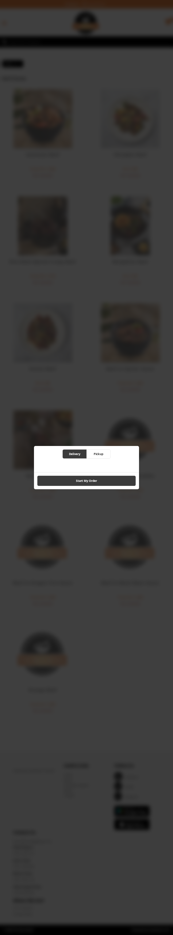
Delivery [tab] (74, 454)
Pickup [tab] (98, 454)
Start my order (86, 481)
